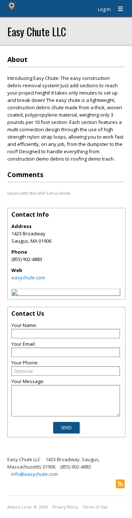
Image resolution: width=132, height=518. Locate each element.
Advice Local (19, 507)
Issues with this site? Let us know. (39, 193)
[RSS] (120, 484)
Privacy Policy (65, 507)
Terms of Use (94, 507)
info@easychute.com (34, 474)
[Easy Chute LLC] (15, 293)
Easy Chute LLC (36, 31)
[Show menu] (118, 9)
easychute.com (28, 277)
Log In (104, 9)
